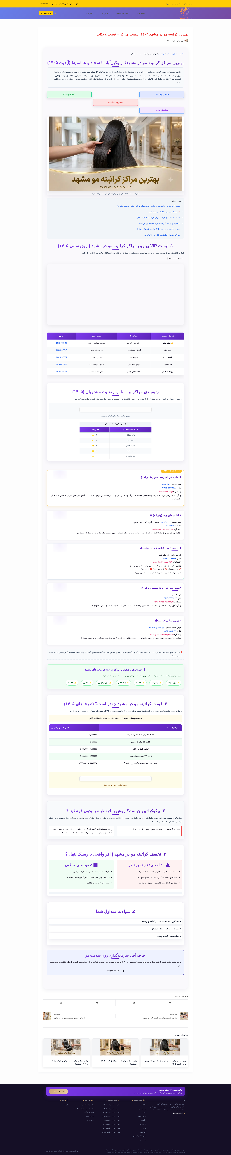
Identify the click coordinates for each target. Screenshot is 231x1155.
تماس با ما (89, 13)
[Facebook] (170, 1003)
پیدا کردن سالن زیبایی (86, 1104)
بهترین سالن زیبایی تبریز (112, 1120)
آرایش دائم (142, 1104)
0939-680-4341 (44, 4)
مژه (144, 1128)
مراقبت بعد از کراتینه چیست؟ (167, 936)
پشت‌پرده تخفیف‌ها (115, 102)
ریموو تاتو (142, 1108)
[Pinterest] (97, 1003)
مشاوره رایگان (89, 1112)
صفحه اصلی (141, 13)
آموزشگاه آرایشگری (139, 1136)
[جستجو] (55, 13)
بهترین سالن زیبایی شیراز (111, 1124)
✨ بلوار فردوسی (104, 682)
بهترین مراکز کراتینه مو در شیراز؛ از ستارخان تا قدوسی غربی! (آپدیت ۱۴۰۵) (165, 1062)
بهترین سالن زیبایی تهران (111, 1104)
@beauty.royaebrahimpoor (161, 634)
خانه (183, 54)
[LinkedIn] (61, 1003)
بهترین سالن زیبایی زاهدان (111, 1132)
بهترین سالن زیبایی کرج (112, 1108)
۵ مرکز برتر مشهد (162, 94)
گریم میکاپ (142, 1116)
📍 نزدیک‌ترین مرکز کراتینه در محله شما (164, 211)
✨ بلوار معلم (123, 682)
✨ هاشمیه (140, 682)
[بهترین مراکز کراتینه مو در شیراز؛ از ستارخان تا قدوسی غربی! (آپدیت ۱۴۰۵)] (164, 1047)
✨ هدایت (72, 682)
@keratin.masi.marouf (163, 601)
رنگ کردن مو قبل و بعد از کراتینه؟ (165, 928)
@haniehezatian (166, 491)
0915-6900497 (61, 343)
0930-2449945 (61, 350)
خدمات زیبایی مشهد (173, 54)
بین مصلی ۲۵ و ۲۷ (156, 627)
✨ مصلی (87, 682)
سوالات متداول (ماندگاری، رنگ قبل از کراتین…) (162, 234)
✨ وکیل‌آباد (156, 682)
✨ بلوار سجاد (173, 682)
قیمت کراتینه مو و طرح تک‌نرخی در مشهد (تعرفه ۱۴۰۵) (158, 217)
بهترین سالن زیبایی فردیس (111, 1128)
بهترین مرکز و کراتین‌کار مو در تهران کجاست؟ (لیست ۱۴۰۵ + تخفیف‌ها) (68, 1062)
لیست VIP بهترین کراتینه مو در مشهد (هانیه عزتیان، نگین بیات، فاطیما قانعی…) (148, 205)
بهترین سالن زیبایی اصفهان (111, 1116)
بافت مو (143, 1140)
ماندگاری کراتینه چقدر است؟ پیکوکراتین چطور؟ (160, 921)
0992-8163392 (61, 357)
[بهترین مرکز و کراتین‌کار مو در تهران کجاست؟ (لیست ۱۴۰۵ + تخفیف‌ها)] (66, 1047)
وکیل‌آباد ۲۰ (165, 522)
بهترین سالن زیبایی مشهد (111, 1112)
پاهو (183, 1101)
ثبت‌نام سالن (90, 1116)
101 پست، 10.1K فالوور (162, 562)
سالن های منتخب (122, 13)
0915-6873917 (61, 364)
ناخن (144, 1112)
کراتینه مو (161, 54)
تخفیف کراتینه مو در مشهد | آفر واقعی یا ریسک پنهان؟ (158, 229)
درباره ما (105, 13)
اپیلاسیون (143, 1132)
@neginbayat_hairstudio (162, 529)
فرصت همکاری (46, 13)
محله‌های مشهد (162, 110)
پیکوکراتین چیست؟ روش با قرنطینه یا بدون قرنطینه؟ (159, 223)
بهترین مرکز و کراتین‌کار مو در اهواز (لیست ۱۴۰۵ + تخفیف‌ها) (118, 1062)
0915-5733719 (61, 371)
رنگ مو (143, 1120)
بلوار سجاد (166, 484)
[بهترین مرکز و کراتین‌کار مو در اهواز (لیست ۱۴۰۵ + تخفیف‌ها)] (115, 1047)
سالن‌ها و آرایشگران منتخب (85, 1108)
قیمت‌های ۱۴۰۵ (69, 94)
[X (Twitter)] (134, 1003)
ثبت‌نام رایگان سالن (59, 1091)
